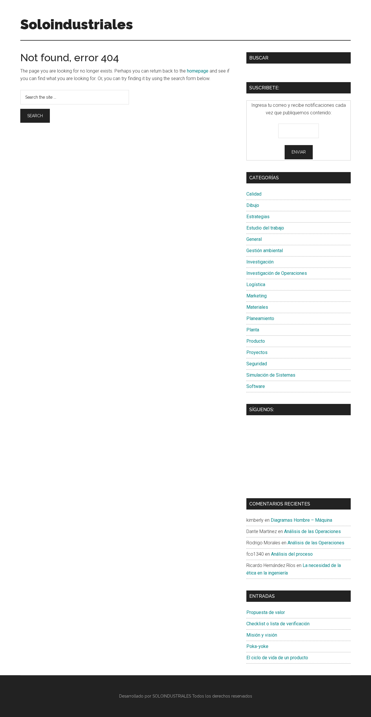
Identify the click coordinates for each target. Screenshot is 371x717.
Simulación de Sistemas (270, 375)
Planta (252, 330)
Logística (255, 284)
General (254, 239)
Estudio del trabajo (265, 228)
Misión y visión (261, 635)
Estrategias (258, 216)
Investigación (260, 262)
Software (255, 386)
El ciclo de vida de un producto (277, 657)
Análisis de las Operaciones (312, 531)
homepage (197, 71)
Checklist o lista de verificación (278, 623)
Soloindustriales (76, 24)
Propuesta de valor (265, 612)
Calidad (253, 194)
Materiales (257, 307)
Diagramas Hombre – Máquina (301, 520)
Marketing (256, 296)
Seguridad (256, 363)
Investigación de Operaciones (276, 273)
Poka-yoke (257, 646)
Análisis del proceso (292, 554)
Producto (255, 341)
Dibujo (252, 205)
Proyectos (257, 352)
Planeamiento (260, 318)
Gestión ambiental (264, 250)
